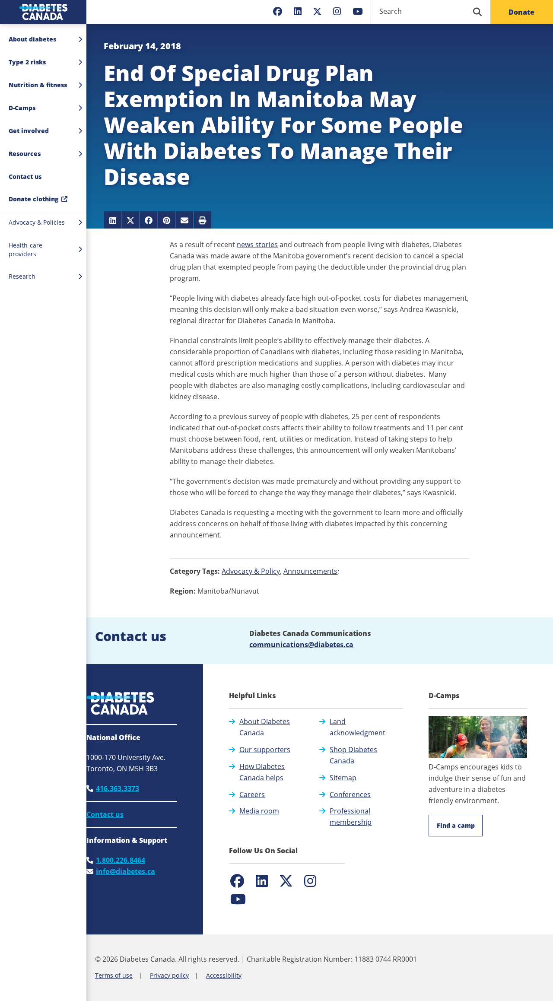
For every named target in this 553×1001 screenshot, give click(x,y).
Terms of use (114, 975)
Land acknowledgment (357, 727)
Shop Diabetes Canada (353, 755)
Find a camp (456, 825)
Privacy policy (169, 975)
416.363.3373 (117, 788)
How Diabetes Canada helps (262, 772)
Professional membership (351, 816)
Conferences (350, 794)
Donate (521, 12)
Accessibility (224, 975)
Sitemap (343, 777)
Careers (252, 794)
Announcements (310, 571)
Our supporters (264, 749)
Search (390, 11)
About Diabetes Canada (264, 727)
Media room (259, 811)
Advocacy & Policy (251, 571)
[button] (43, 176)
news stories (257, 244)
